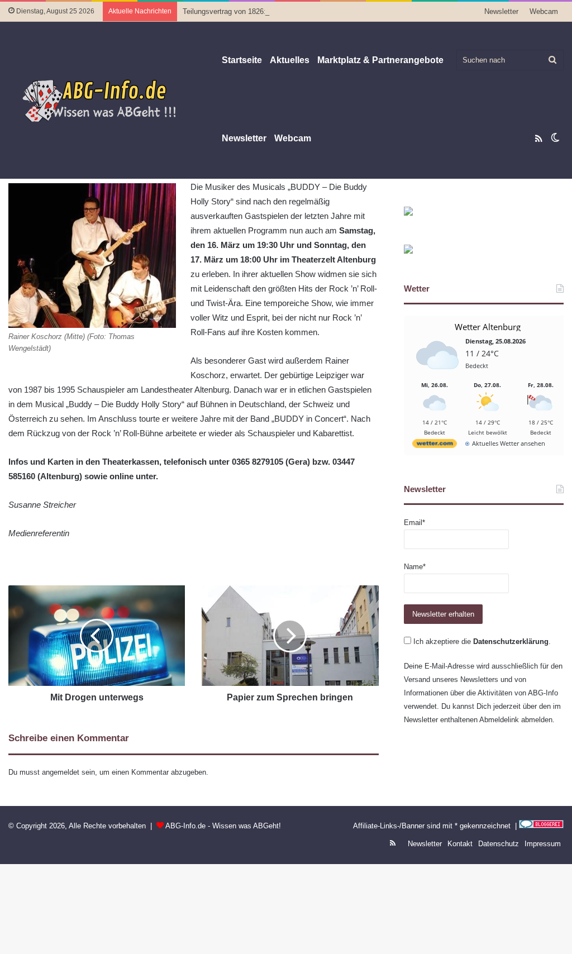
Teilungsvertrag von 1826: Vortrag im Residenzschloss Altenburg (287, 11)
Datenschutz (498, 843)
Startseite (242, 60)
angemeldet (60, 772)
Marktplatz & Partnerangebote (380, 60)
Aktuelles (289, 60)
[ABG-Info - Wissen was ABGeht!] (106, 100)
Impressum (543, 843)
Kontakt (460, 843)
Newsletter (501, 11)
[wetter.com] (434, 445)
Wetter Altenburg (488, 326)
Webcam (544, 11)
